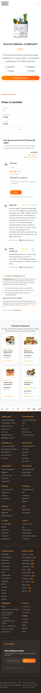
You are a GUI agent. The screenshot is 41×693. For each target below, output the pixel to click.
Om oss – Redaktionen (8, 626)
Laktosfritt (25, 449)
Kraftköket (4, 581)
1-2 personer (26, 606)
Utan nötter (25, 461)
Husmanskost (26, 513)
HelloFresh (4, 554)
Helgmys (24, 501)
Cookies (31, 687)
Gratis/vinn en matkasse (29, 536)
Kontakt (25, 687)
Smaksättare (5, 530)
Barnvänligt (6, 443)
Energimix (4, 533)
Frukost (4, 506)
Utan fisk (24, 455)
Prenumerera (29, 661)
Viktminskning (28, 416)
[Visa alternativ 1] (20, 130)
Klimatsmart (27, 475)
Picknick (3, 527)
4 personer (10, 67)
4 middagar (31, 67)
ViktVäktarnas (26, 432)
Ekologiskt (27, 466)
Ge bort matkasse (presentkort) (7, 614)
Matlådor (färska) (7, 435)
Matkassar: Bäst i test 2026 (10, 609)
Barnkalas (4, 458)
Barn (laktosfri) (6, 455)
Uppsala (24, 628)
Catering (4, 495)
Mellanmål (4, 513)
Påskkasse (25, 498)
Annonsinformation (7, 629)
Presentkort (26, 539)
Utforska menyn (21, 78)
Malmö (24, 625)
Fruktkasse (4, 536)
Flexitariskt (4, 478)
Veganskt (4, 472)
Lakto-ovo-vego (6, 475)
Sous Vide (4, 432)
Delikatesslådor (27, 533)
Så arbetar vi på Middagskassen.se (15, 276)
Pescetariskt (5, 481)
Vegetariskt (6, 466)
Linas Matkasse (6, 557)
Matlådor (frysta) (8, 438)
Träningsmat (5, 566)
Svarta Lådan (5, 578)
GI (22, 426)
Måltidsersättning (6, 426)
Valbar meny (5, 492)
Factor (3, 572)
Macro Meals (5, 569)
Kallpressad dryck (7, 516)
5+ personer (26, 612)
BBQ (23, 492)
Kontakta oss (5, 632)
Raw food (25, 429)
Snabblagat (6, 416)
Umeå (24, 631)
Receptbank (5, 618)
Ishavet (3, 590)
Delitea (3, 593)
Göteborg (25, 622)
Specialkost (27, 443)
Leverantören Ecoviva (27, 240)
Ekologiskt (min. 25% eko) (9, 449)
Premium (4, 486)
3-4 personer (26, 609)
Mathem (4, 599)
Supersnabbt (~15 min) (8, 423)
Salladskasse (5, 539)
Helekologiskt (26, 472)
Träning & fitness (28, 435)
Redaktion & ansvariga (30, 685)
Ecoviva (20, 49)
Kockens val (5, 429)
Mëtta (25, 585)
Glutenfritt (25, 452)
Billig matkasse (26, 530)
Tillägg (4, 520)
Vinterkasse (26, 495)
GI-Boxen (4, 587)
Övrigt (25, 520)
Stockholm (25, 619)
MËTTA (3, 584)
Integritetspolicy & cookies (8, 622)
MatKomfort (5, 560)
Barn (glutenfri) (6, 452)
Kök (23, 506)
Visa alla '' (8, 420)
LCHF (23, 423)
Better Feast (5, 563)
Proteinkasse (5, 498)
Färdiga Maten (6, 575)
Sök (23, 527)
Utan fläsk (25, 458)
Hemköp (4, 596)
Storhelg (26, 486)
